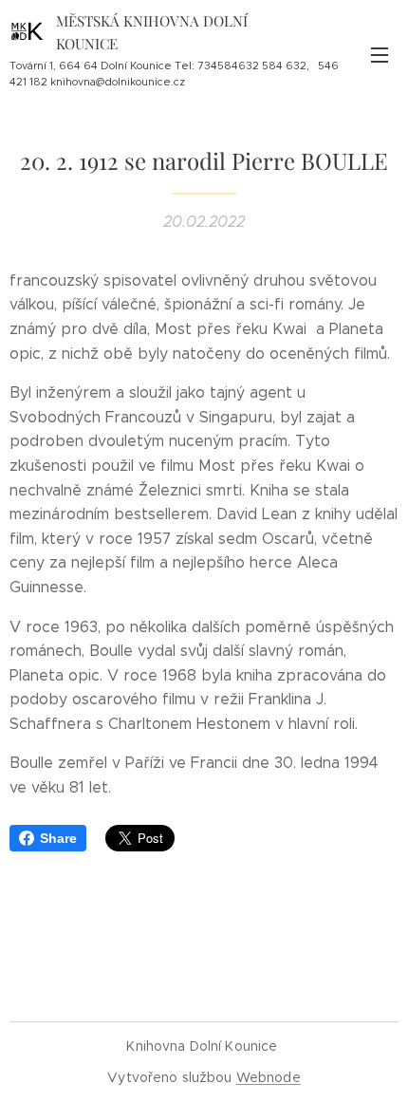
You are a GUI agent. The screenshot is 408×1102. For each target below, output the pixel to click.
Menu (380, 54)
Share (58, 838)
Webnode (268, 1077)
